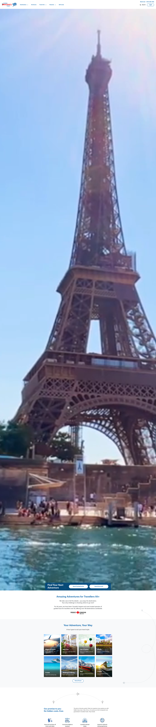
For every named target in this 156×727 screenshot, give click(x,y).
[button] (24, 5)
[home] (9, 4)
